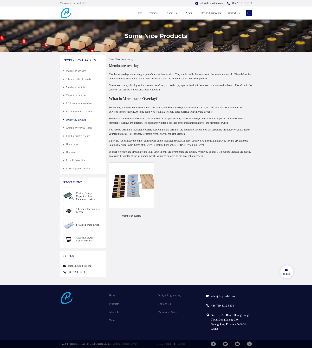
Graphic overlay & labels (79, 127)
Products (153, 13)
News (189, 13)
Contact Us (234, 13)
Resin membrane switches (79, 111)
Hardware (71, 152)
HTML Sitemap (163, 344)
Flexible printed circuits (78, 136)
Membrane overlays (76, 119)
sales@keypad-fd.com (211, 3)
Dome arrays (72, 144)
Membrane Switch (168, 312)
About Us (172, 13)
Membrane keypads (76, 70)
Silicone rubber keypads (78, 79)
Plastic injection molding (78, 168)
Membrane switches (76, 87)
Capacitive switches (76, 95)
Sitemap (181, 344)
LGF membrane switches (79, 103)
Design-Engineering (211, 13)
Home (139, 13)
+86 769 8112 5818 (242, 3)
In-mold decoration (75, 160)
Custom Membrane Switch (125, 344)
